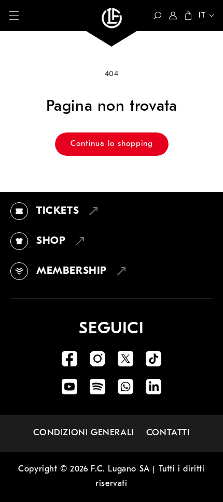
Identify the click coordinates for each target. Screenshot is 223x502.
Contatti (168, 433)
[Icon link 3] (125, 358)
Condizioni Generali (83, 433)
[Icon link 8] (153, 386)
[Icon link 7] (125, 386)
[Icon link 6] (97, 386)
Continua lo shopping (112, 144)
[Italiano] (203, 16)
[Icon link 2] (97, 358)
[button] (14, 15)
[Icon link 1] (69, 358)
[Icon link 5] (69, 386)
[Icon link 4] (153, 358)
